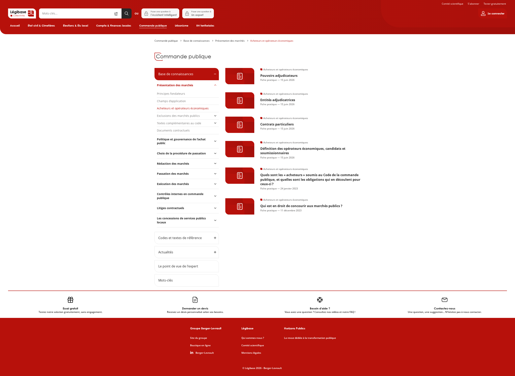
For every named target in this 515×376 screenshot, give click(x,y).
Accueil (15, 25)
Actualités (165, 252)
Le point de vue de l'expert (178, 266)
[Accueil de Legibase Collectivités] (22, 13)
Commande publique (153, 25)
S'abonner (473, 3)
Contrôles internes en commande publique (180, 196)
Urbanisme (181, 25)
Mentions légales (251, 352)
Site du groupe (198, 338)
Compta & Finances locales (113, 25)
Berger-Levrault (205, 352)
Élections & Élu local (75, 25)
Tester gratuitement (495, 3)
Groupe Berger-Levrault (205, 328)
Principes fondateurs (171, 94)
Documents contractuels (173, 130)
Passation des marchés (173, 174)
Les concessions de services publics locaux (181, 220)
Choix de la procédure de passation (181, 153)
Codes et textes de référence (180, 238)
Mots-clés (165, 280)
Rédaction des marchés (173, 163)
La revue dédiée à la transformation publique (310, 338)
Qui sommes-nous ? (252, 338)
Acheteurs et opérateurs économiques (271, 40)
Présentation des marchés (230, 40)
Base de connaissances (196, 40)
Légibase (247, 328)
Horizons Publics (294, 328)
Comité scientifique (452, 3)
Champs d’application (171, 101)
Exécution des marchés (173, 184)
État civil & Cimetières (41, 25)
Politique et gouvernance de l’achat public (181, 141)
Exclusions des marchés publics (178, 116)
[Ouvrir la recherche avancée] (117, 13)
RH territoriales (205, 25)
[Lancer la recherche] (127, 13)
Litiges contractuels (170, 208)
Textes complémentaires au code (179, 123)
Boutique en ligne (200, 345)
